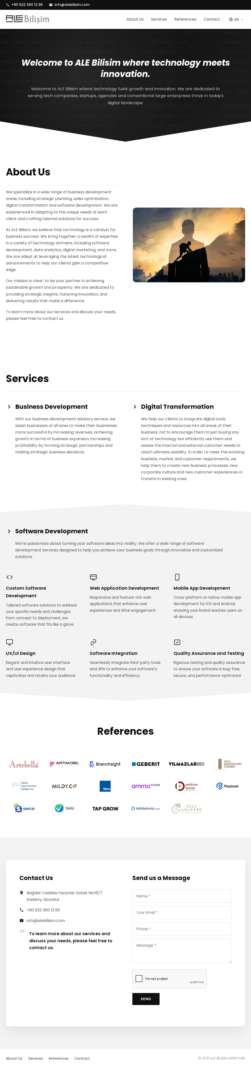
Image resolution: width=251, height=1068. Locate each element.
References (185, 19)
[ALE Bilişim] (27, 19)
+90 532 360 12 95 (27, 4)
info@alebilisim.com (72, 4)
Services (159, 19)
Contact (212, 19)
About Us (135, 19)
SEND (146, 998)
